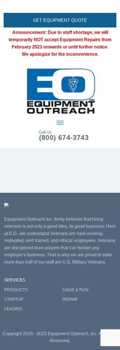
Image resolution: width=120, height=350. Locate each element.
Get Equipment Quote (60, 20)
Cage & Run (75, 289)
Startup (13, 299)
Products (16, 289)
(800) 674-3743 (64, 137)
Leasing (13, 308)
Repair (70, 299)
